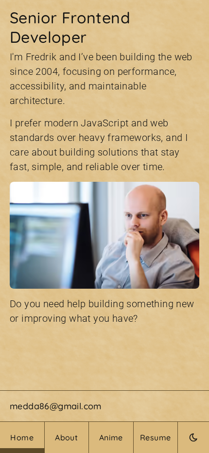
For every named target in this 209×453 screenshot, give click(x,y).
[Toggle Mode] (193, 437)
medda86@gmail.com (56, 406)
